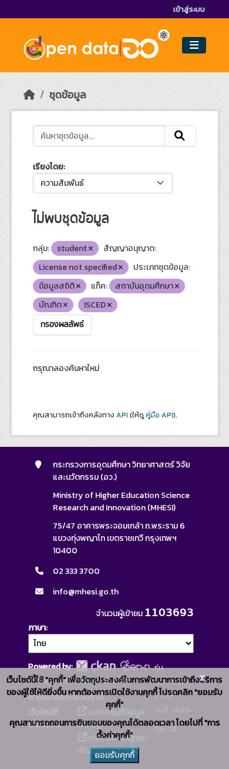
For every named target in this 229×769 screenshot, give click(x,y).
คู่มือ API (159, 415)
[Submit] (180, 135)
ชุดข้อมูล (67, 94)
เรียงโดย (48, 167)
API (122, 415)
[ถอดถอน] (91, 248)
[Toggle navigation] (194, 45)
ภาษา (37, 627)
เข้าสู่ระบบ (189, 9)
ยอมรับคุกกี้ (114, 755)
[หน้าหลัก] (29, 94)
